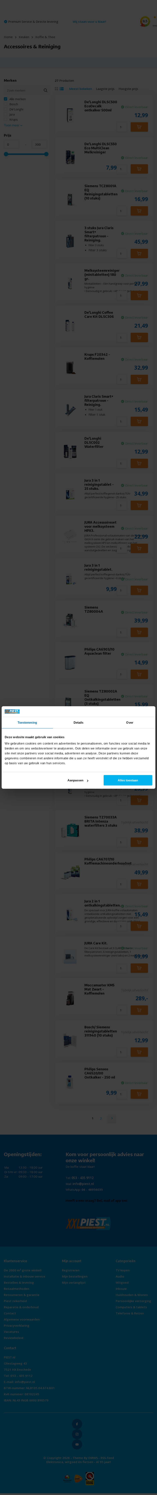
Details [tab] (79, 722)
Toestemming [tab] (27, 722)
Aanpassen (75, 780)
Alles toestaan (128, 780)
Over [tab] (129, 722)
